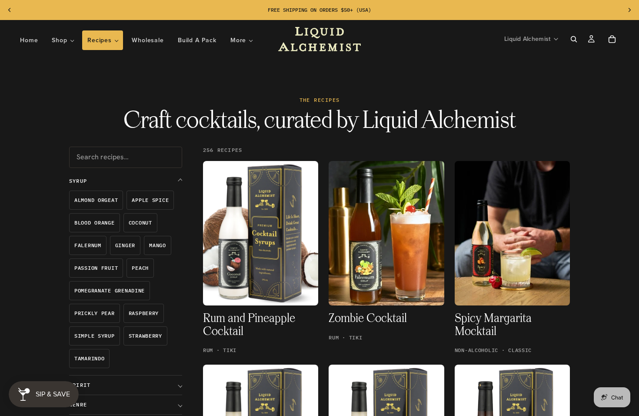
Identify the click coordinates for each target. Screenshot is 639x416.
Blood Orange (94, 222)
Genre (78, 404)
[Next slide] (629, 10)
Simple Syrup (94, 335)
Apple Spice (150, 200)
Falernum (87, 245)
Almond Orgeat (96, 200)
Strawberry (145, 335)
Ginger (125, 245)
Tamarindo (89, 358)
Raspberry (144, 313)
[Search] (573, 39)
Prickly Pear (94, 313)
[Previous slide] (9, 10)
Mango (157, 245)
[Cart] (612, 39)
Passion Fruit (96, 268)
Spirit (79, 385)
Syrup (78, 181)
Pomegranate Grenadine (109, 290)
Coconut (140, 222)
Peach (140, 268)
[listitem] (241, 40)
